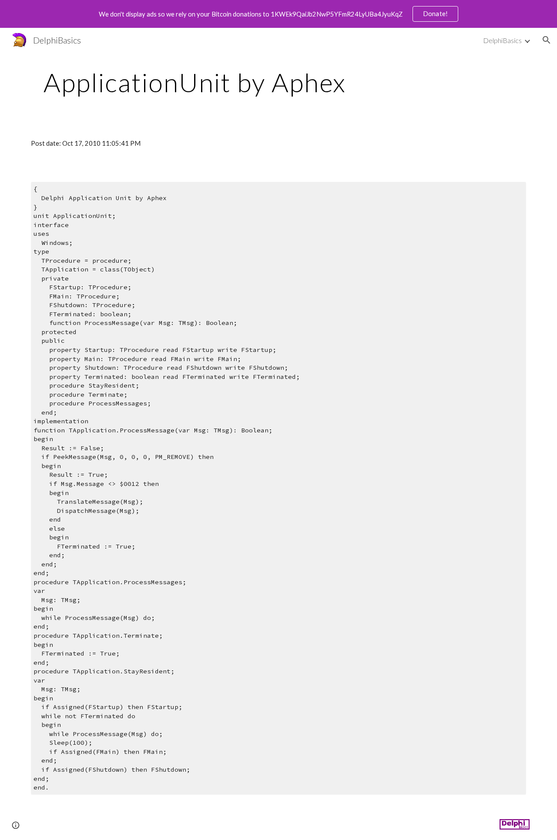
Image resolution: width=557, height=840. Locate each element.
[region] (278, 14)
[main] (194, 82)
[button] (546, 40)
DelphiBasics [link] (502, 40)
